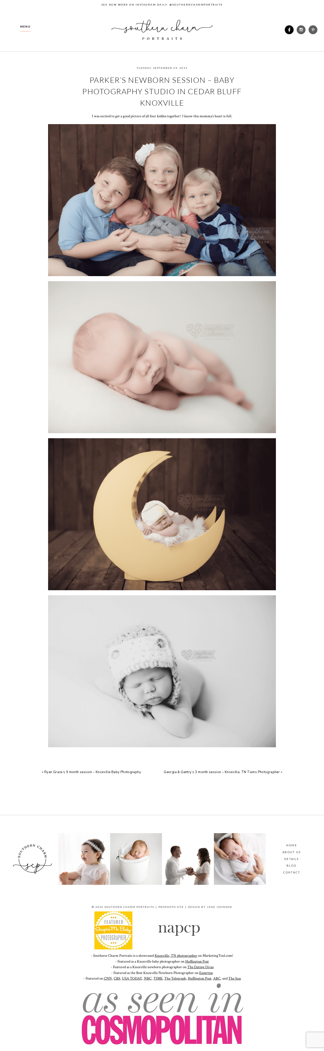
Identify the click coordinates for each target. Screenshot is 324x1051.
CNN (108, 978)
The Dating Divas (200, 967)
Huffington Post (197, 961)
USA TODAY (132, 978)
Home (291, 845)
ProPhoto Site (171, 906)
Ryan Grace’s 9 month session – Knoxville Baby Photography (92, 772)
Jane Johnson (219, 906)
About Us (291, 852)
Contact (291, 872)
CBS (117, 978)
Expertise (206, 972)
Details (291, 859)
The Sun (234, 978)
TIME (158, 978)
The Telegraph (175, 978)
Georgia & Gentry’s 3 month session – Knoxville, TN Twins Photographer (222, 772)
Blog (292, 865)
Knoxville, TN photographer (176, 955)
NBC (148, 978)
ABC (216, 978)
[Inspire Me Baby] (113, 948)
